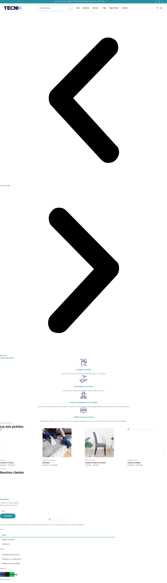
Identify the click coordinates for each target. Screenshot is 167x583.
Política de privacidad (11, 563)
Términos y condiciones (11, 559)
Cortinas (2, 460)
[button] (83, 102)
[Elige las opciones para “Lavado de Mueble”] (145, 454)
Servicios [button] (95, 8)
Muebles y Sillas (90, 460)
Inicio (78, 8)
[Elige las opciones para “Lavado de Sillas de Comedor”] (102, 454)
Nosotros (86, 8)
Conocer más (9, 21)
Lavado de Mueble (134, 463)
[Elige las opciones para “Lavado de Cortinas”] (17, 454)
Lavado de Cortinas (7, 463)
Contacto (125, 8)
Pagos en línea (113, 8)
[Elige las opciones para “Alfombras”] (60, 454)
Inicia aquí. (102, 374)
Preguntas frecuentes (11, 554)
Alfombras (46, 463)
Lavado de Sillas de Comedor (95, 463)
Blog (104, 8)
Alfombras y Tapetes (49, 460)
